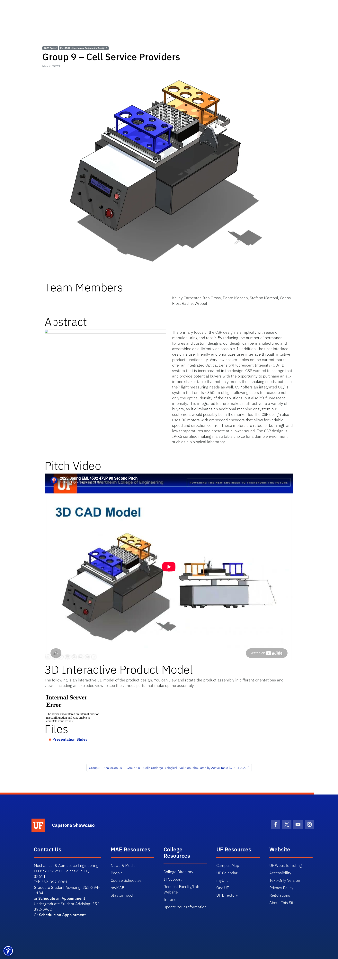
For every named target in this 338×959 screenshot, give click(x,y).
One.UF (222, 887)
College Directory (178, 871)
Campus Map (227, 865)
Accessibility (280, 872)
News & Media (123, 865)
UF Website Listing (285, 865)
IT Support (173, 879)
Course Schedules (126, 880)
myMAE (117, 887)
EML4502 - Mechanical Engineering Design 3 (83, 48)
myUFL (222, 880)
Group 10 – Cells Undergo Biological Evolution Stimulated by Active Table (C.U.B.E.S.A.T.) (188, 768)
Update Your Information (185, 907)
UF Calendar (226, 872)
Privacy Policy (281, 887)
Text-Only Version (284, 880)
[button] (8, 951)
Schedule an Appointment (61, 898)
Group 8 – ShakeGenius (105, 768)
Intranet (171, 899)
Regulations (279, 895)
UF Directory (227, 895)
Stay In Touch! (123, 895)
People (117, 872)
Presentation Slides (69, 739)
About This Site (282, 902)
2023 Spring (50, 48)
